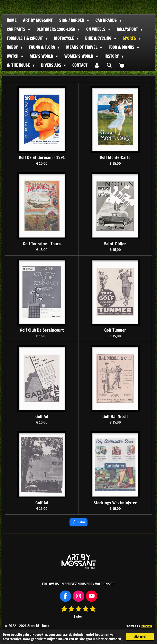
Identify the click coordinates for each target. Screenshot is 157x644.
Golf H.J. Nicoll (115, 416)
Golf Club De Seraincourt (42, 330)
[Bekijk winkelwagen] (121, 65)
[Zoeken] (109, 65)
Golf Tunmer (115, 330)
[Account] (97, 65)
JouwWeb (146, 626)
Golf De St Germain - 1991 (42, 157)
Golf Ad (41, 416)
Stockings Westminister (115, 502)
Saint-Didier (115, 243)
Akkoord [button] (140, 636)
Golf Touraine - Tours (42, 243)
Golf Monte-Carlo (115, 157)
